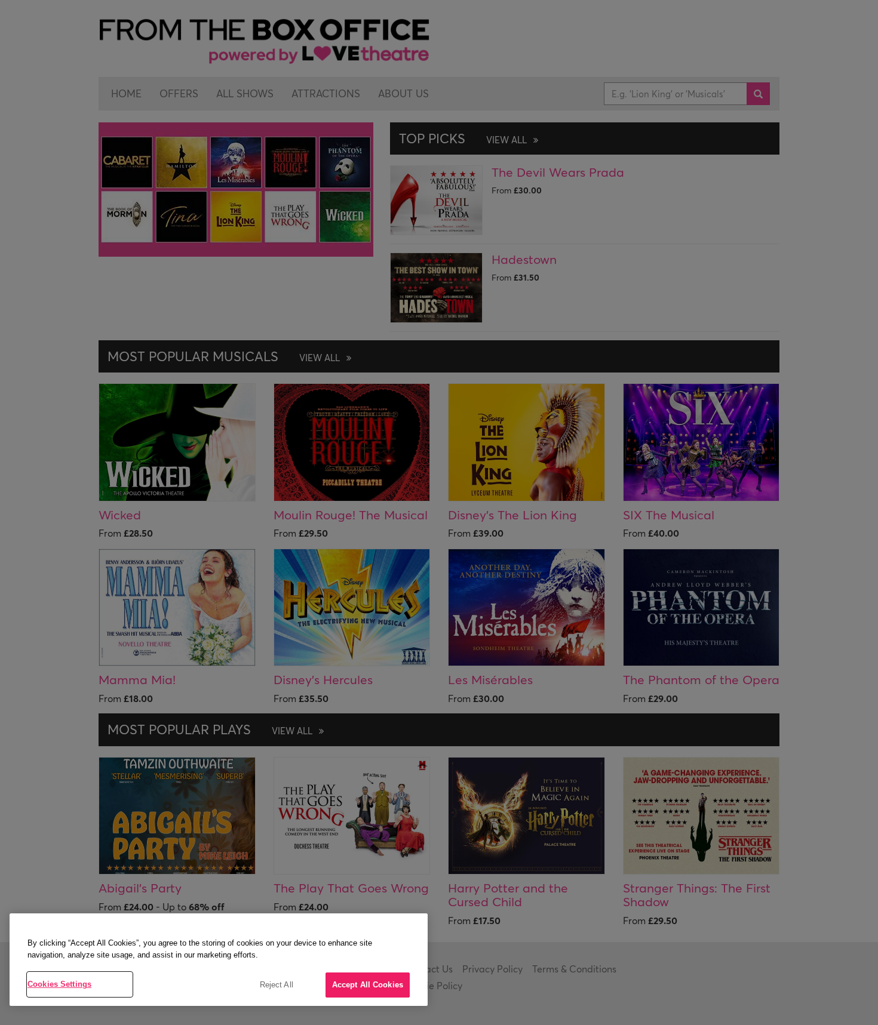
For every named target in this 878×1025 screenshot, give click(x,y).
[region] (219, 959)
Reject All (276, 984)
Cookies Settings (59, 984)
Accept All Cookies (367, 984)
